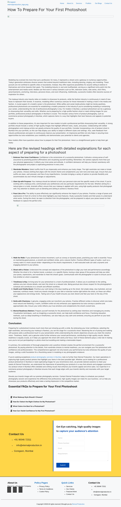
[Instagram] (9, 489)
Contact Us (108, 3)
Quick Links (67, 483)
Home (62, 3)
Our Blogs (98, 3)
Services (79, 3)
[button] (79, 3)
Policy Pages (41, 483)
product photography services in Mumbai (45, 357)
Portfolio (88, 3)
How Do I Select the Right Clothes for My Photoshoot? (34, 402)
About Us (70, 3)
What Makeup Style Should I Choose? (28, 397)
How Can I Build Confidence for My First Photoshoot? (34, 411)
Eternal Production (78, 504)
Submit (63, 465)
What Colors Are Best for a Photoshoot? (29, 406)
